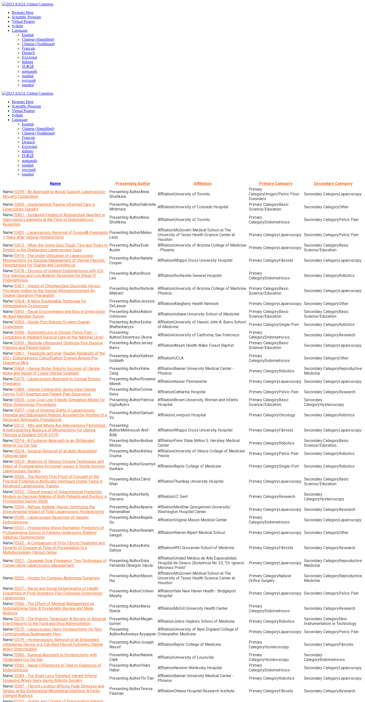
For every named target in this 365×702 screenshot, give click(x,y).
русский (29, 80)
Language (20, 30)
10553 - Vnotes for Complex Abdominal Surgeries (56, 578)
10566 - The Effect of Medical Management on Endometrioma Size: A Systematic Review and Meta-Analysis (48, 608)
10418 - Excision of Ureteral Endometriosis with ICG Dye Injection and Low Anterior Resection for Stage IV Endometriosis (53, 275)
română (28, 76)
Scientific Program (26, 17)
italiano (27, 62)
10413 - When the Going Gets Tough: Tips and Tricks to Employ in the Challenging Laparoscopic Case (55, 247)
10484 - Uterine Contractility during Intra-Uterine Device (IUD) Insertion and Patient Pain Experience (49, 391)
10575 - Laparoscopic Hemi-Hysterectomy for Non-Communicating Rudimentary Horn (53, 631)
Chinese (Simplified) (38, 39)
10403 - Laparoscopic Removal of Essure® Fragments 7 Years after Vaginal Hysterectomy (55, 235)
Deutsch (28, 53)
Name (55, 183)
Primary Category (275, 183)
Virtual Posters (23, 21)
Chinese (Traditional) (38, 44)
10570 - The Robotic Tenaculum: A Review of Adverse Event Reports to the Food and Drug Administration (54, 621)
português (29, 71)
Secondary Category (333, 183)
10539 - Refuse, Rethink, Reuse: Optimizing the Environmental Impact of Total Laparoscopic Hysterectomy (53, 509)
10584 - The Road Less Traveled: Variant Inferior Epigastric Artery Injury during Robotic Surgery (50, 678)
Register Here (23, 12)
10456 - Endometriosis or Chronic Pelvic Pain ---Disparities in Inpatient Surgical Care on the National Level (53, 335)
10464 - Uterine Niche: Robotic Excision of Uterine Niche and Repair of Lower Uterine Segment (51, 371)
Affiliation (203, 183)
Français (28, 48)
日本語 (28, 66)
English (28, 35)
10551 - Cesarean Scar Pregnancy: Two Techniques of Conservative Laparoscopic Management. (55, 563)
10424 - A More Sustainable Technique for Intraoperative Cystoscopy (44, 303)
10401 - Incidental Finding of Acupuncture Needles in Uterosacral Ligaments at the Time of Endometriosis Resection (54, 220)
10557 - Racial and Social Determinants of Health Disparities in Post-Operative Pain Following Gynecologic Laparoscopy (53, 593)
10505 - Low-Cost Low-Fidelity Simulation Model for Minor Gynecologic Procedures (54, 402)
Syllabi (17, 26)
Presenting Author (132, 183)
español (28, 85)
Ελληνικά (29, 57)
